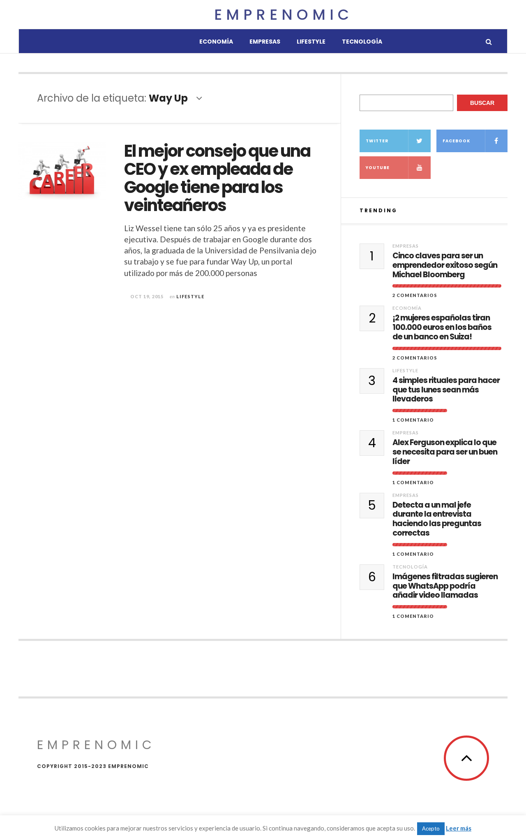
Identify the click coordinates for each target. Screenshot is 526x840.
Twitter (377, 141)
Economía (216, 41)
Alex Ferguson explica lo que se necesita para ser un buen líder (444, 452)
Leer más (458, 828)
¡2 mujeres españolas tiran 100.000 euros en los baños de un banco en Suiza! (441, 327)
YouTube (378, 168)
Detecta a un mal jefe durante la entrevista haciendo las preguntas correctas (436, 519)
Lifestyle (311, 41)
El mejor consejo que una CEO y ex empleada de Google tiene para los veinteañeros (217, 178)
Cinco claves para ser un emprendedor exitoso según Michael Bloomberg (444, 265)
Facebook (456, 141)
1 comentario (413, 419)
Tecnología (362, 41)
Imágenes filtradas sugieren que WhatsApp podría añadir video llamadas (445, 586)
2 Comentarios (414, 295)
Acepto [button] (431, 828)
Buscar (482, 103)
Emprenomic (283, 14)
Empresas (264, 41)
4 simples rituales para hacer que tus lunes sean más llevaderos (446, 390)
